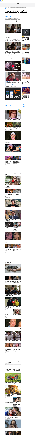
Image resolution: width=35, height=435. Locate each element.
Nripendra (23, 41)
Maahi (22, 84)
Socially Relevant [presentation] (24, 51)
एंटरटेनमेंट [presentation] (23, 94)
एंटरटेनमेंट (8, 7)
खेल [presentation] (22, 79)
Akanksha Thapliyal (7, 14)
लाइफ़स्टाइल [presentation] (23, 36)
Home (6, 7)
